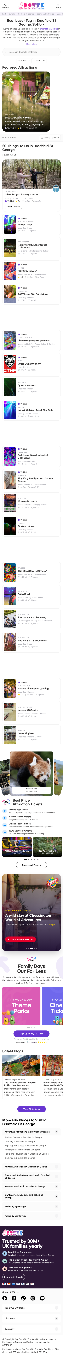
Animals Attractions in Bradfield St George (26, 1166)
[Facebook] (4, 1298)
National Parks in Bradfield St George (22, 1149)
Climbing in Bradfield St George (20, 1141)
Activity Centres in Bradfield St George (23, 1137)
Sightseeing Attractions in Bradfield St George (24, 1196)
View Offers (39, 61)
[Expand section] (56, 1166)
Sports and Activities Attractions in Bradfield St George (27, 1176)
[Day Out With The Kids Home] (31, 5)
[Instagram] (32, 1298)
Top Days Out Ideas (15, 1308)
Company (10, 1329)
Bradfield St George (26, 14)
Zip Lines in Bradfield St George (20, 1158)
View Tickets (24, 61)
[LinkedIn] (14, 1298)
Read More (31, 44)
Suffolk (12, 14)
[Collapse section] (56, 1131)
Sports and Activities (45, 14)
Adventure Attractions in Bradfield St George (27, 1131)
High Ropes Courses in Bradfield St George (25, 1145)
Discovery (10, 1318)
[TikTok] (23, 1298)
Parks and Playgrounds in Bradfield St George (27, 1153)
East (4, 14)
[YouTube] (42, 1298)
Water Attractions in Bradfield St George (25, 1186)
